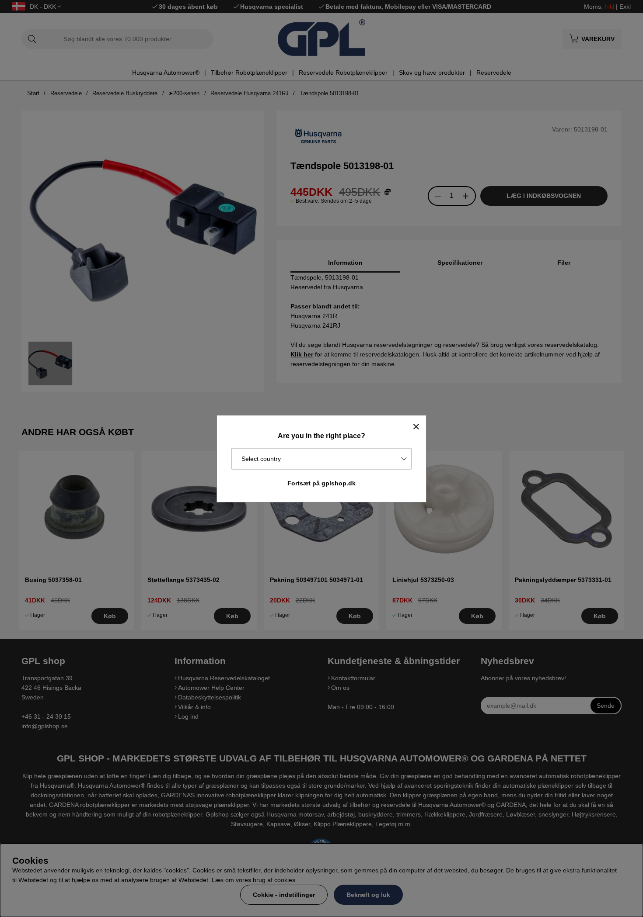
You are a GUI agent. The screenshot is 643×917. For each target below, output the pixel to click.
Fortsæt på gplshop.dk (321, 483)
